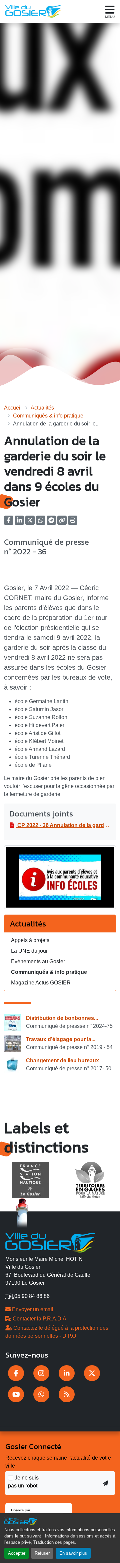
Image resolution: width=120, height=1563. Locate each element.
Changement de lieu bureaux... (64, 1060)
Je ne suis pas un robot (23, 1481)
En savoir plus (73, 1553)
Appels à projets (30, 940)
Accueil (13, 408)
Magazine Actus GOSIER (41, 982)
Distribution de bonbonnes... (62, 1018)
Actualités (42, 408)
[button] (72, 522)
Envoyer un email (32, 1309)
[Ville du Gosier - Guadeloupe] (50, 1242)
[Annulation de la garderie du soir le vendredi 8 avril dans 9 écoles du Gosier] (60, 879)
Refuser (42, 1553)
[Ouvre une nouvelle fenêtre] (16, 1373)
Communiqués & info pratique (48, 416)
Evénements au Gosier (38, 961)
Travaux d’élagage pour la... (60, 1039)
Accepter (16, 1553)
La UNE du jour (29, 951)
